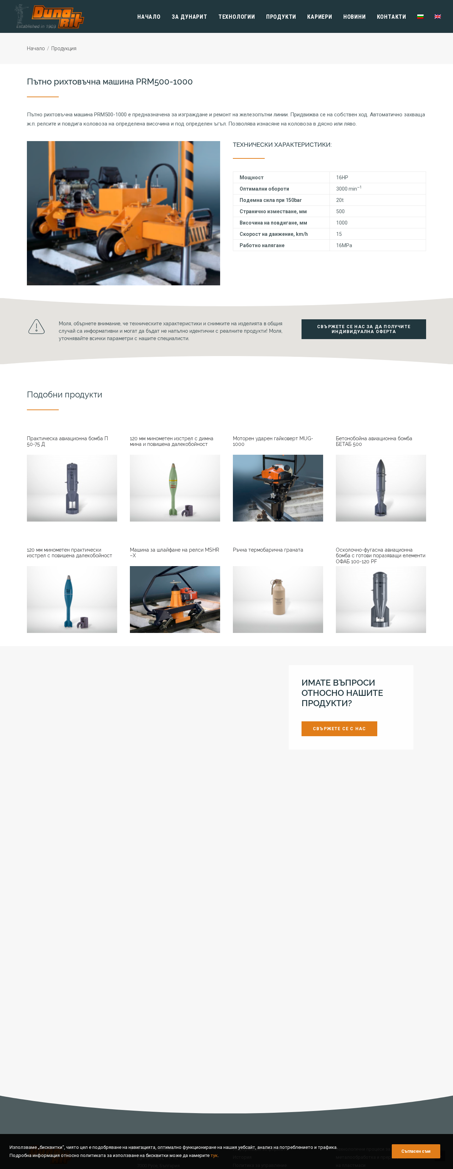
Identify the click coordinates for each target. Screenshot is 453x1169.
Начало (149, 16)
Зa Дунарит (189, 16)
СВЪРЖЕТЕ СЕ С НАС (339, 729)
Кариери (319, 16)
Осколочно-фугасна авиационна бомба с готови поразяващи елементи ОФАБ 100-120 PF (380, 556)
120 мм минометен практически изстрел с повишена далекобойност (69, 553)
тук (214, 1155)
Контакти (391, 16)
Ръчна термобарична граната (268, 550)
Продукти (281, 16)
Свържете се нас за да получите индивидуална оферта (364, 329)
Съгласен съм (416, 1151)
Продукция (63, 48)
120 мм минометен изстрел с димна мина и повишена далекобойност (171, 441)
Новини (354, 16)
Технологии (236, 16)
